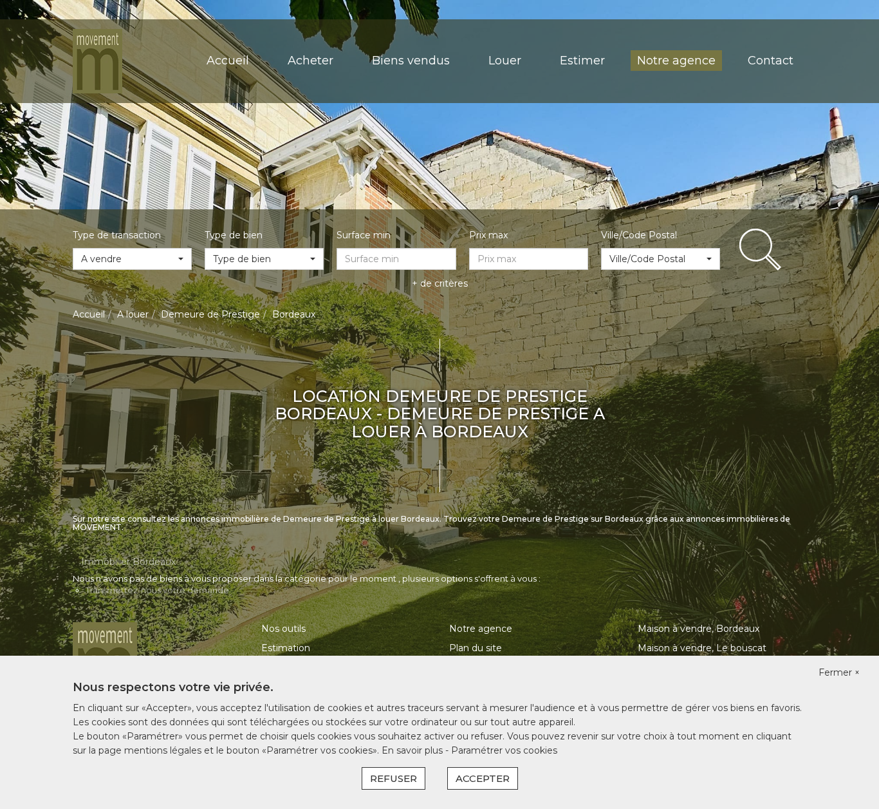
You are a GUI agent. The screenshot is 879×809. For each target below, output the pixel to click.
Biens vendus (411, 60)
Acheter (310, 60)
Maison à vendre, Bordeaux (698, 628)
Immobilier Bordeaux (128, 561)
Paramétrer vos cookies (504, 750)
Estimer (582, 60)
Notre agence (676, 60)
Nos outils (283, 628)
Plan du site (475, 648)
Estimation (285, 648)
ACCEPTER (483, 778)
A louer (133, 314)
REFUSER (393, 778)
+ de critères (440, 283)
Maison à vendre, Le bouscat (702, 648)
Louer (504, 60)
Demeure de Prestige (210, 314)
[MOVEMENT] (97, 60)
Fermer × (839, 672)
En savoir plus (413, 750)
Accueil (228, 60)
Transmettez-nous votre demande (157, 590)
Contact (770, 60)
